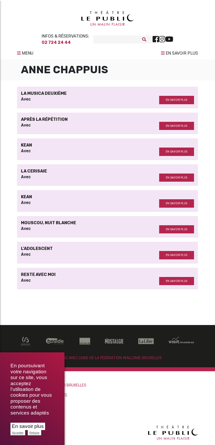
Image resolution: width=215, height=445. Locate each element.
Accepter (18, 432)
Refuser (34, 432)
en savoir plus (176, 100)
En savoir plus (28, 426)
